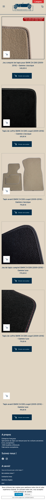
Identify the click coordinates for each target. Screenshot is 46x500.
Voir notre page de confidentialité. (23, 498)
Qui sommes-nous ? (8, 473)
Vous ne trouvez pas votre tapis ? (12, 470)
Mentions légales (7, 480)
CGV (3, 483)
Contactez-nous (7, 477)
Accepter (19, 494)
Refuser (27, 494)
